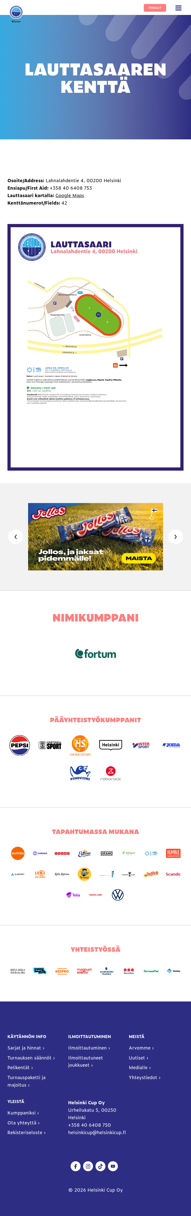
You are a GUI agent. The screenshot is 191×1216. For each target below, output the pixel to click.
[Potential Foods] (151, 874)
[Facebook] (76, 1166)
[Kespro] (62, 971)
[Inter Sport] (141, 745)
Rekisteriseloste (24, 1132)
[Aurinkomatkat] (18, 853)
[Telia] (73, 894)
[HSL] (151, 853)
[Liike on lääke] (40, 874)
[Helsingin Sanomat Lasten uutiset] (80, 745)
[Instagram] (88, 1166)
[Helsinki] (111, 745)
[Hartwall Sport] (50, 745)
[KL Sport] (18, 874)
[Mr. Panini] (84, 874)
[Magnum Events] (84, 971)
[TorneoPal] (151, 971)
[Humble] (173, 853)
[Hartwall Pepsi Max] (19, 745)
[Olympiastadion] (107, 874)
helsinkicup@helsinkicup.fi (97, 1132)
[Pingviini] (80, 773)
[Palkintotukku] (129, 874)
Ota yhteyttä (21, 1122)
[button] (179, 8)
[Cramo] (62, 853)
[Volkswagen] (118, 894)
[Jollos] (94, 537)
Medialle (138, 1067)
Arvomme (139, 1048)
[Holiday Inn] (129, 853)
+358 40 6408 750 (90, 1125)
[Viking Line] (95, 894)
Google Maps (69, 195)
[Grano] (107, 853)
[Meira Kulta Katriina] (62, 874)
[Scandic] (173, 874)
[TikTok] (100, 1166)
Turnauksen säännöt (29, 1057)
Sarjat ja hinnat (24, 1048)
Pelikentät (18, 1067)
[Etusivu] (16, 14)
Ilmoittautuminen (87, 1048)
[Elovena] (84, 853)
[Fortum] (95, 653)
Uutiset (137, 1057)
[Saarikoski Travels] (107, 971)
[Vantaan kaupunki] (173, 971)
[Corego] (40, 853)
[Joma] (171, 745)
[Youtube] (113, 1166)
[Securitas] (129, 971)
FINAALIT (155, 7)
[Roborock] (111, 773)
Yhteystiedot (143, 1077)
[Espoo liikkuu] (40, 971)
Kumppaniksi (21, 1112)
